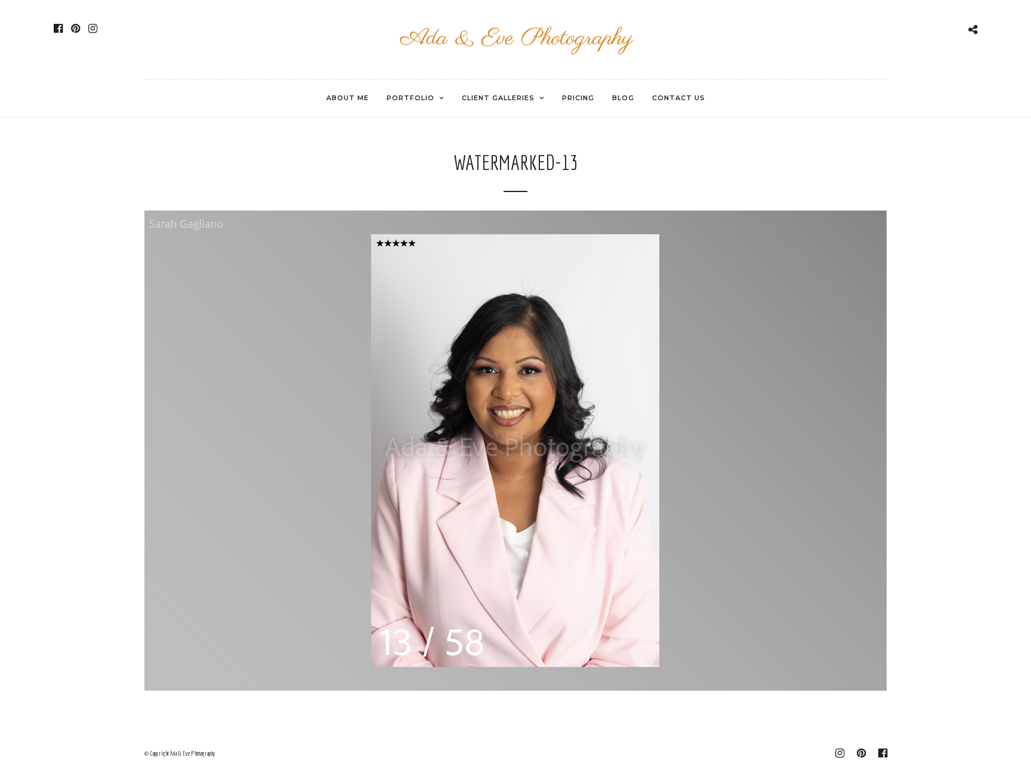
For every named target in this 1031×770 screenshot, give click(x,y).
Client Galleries (498, 98)
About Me (347, 98)
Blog (623, 98)
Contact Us (678, 98)
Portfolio (410, 98)
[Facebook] (58, 28)
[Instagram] (92, 28)
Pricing (578, 98)
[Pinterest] (75, 28)
